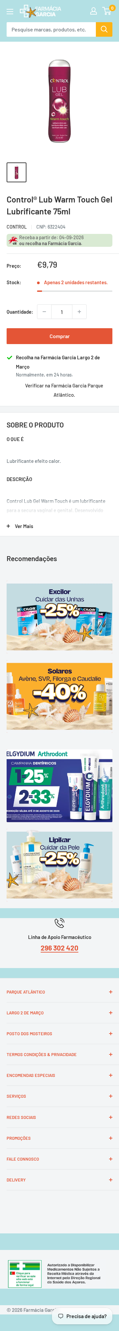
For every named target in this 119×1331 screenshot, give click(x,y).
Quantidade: (20, 312)
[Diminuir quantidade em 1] (44, 312)
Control (17, 227)
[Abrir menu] (10, 11)
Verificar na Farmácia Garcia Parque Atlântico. (64, 390)
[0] (107, 11)
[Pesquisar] (104, 29)
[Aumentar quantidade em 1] (79, 312)
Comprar (60, 336)
